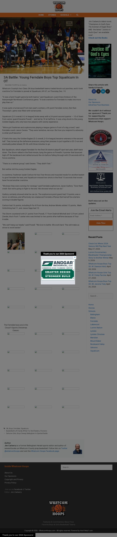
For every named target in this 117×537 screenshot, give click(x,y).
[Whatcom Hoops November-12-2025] (58, 284)
